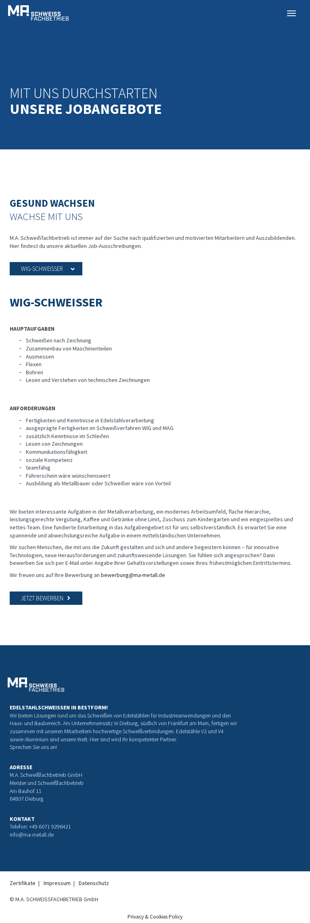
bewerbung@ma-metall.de (133, 575)
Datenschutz (94, 883)
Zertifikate (23, 883)
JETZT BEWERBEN (42, 598)
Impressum (57, 883)
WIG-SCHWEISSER (42, 269)
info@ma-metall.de (32, 834)
